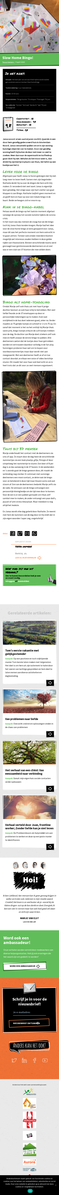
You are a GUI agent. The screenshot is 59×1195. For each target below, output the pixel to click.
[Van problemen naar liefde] (50, 734)
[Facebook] (34, 1060)
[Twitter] (14, 1060)
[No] (55, 1185)
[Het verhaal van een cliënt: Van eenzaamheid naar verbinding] (50, 789)
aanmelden (23, 581)
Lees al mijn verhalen (25, 557)
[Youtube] (45, 1060)
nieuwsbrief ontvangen (26, 1023)
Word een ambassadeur (22, 966)
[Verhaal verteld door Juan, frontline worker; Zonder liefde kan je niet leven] (50, 847)
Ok (30, 1191)
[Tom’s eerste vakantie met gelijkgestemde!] (50, 683)
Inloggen (10, 581)
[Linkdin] (24, 1060)
